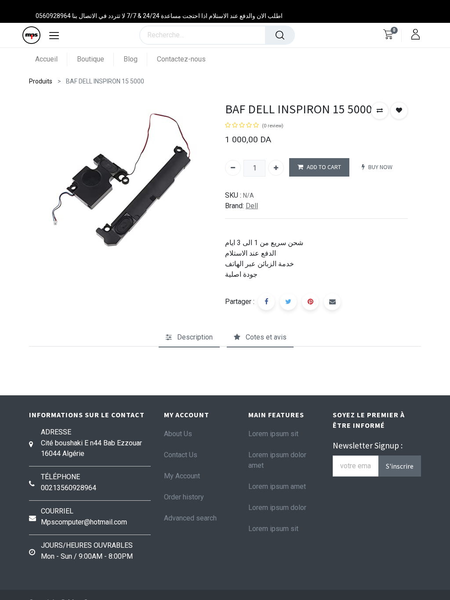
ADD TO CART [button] (324, 167)
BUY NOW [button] (380, 167)
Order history (184, 497)
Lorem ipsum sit (273, 434)
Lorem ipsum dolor (277, 507)
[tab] (189, 337)
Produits (40, 81)
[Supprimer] (233, 168)
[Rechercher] (280, 35)
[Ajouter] (276, 168)
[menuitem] (51, 59)
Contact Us (180, 455)
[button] (379, 110)
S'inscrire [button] (400, 466)
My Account (182, 476)
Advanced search (190, 518)
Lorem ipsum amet (277, 486)
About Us (178, 434)
